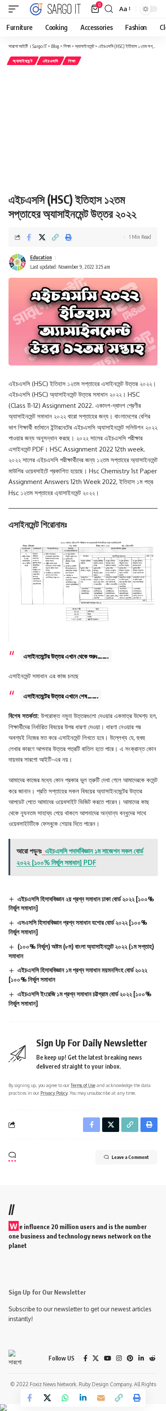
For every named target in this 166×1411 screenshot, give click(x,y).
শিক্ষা (71, 60)
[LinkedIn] (141, 1358)
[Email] (101, 1398)
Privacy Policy (53, 1093)
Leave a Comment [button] (130, 1157)
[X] (95, 1358)
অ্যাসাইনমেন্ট (23, 60)
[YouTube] (107, 1358)
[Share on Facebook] (29, 237)
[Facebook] (85, 1358)
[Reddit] (152, 1358)
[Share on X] (42, 237)
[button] (16, 9)
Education (41, 257)
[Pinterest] (130, 1358)
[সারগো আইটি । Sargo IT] (56, 9)
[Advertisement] (83, 128)
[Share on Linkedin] (83, 1398)
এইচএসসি (50, 60)
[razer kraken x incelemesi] (83, 1407)
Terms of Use (83, 1085)
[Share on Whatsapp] (65, 1398)
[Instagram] (119, 1358)
